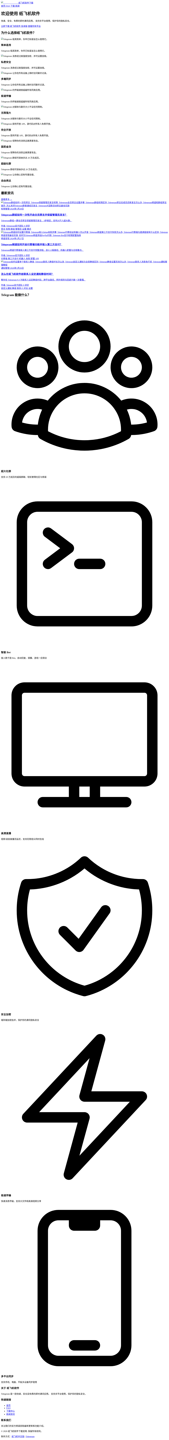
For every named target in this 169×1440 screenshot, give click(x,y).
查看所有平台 (34, 26)
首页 (3, 6)
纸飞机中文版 (18, 1436)
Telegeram (30, 1436)
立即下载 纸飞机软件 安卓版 (14, 26)
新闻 (17, 6)
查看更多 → (6, 199)
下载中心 (10, 1411)
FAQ (8, 6)
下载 (13, 6)
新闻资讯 (10, 1414)
